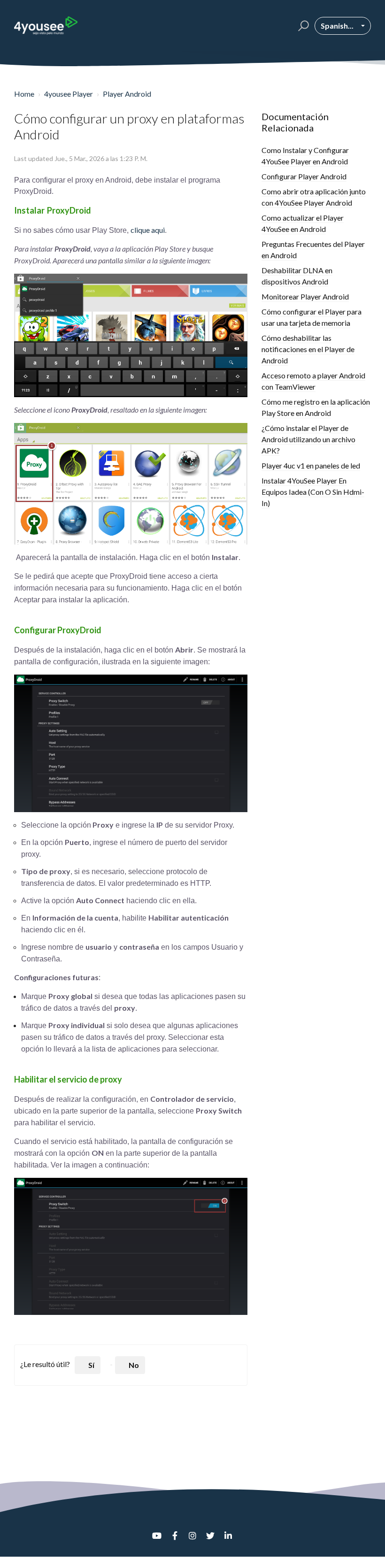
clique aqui (148, 229)
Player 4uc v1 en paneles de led (311, 465)
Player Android (127, 93)
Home (24, 93)
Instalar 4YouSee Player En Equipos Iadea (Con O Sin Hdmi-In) (313, 491)
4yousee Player (68, 93)
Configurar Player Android (304, 176)
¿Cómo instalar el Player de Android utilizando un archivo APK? (308, 439)
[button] (302, 26)
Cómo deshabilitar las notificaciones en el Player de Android (308, 349)
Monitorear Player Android (305, 296)
